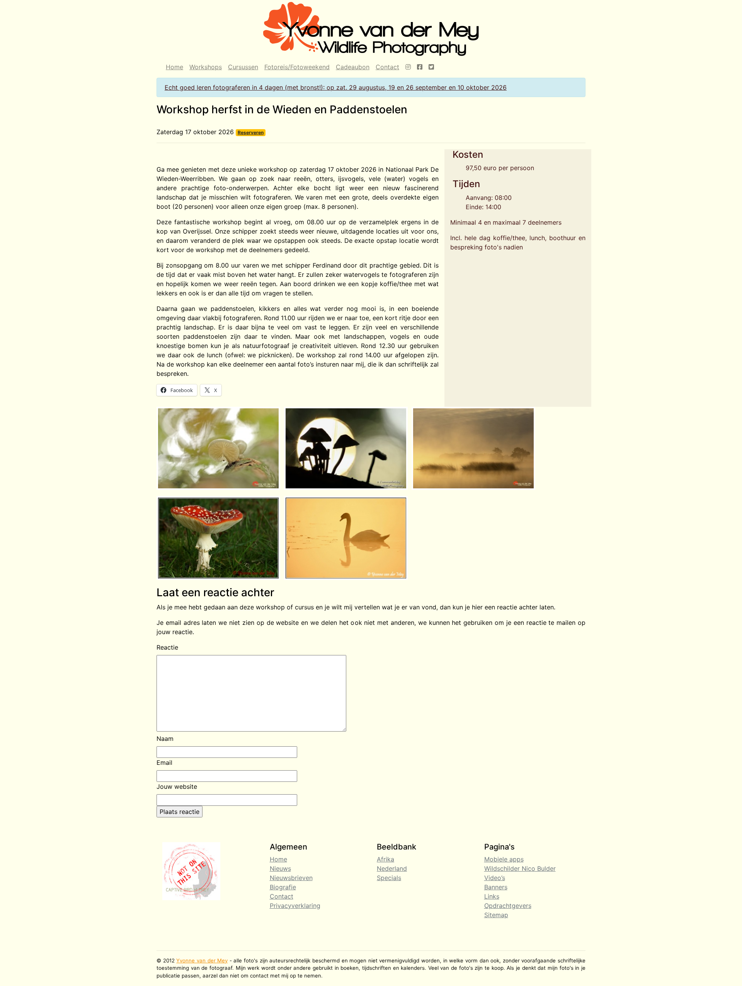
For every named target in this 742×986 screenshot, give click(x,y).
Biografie (283, 887)
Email (164, 762)
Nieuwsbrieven (291, 878)
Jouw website (177, 786)
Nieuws (280, 868)
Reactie (167, 647)
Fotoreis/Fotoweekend (297, 67)
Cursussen (243, 67)
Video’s (494, 878)
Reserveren (251, 132)
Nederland (392, 868)
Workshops (205, 67)
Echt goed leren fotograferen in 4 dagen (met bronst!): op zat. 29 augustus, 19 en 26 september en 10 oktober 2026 (336, 87)
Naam (165, 738)
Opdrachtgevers (507, 905)
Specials (389, 878)
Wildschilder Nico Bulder (520, 868)
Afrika (385, 859)
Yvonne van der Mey (202, 960)
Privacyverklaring (295, 905)
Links (491, 896)
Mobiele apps (504, 859)
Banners (495, 887)
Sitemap (496, 915)
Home (174, 67)
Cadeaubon (352, 67)
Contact (387, 67)
